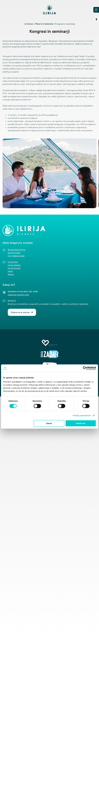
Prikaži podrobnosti (82, 415)
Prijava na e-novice (20, 312)
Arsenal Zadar (14, 253)
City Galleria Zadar (16, 256)
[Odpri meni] (96, 10)
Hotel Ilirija (13, 262)
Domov (30, 24)
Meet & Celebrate (44, 24)
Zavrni (49, 423)
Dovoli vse (80, 423)
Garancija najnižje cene (18, 295)
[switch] (37, 406)
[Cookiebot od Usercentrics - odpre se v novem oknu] (84, 368)
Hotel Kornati (14, 268)
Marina (11, 274)
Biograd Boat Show (17, 249)
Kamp (10, 271)
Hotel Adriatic (14, 265)
